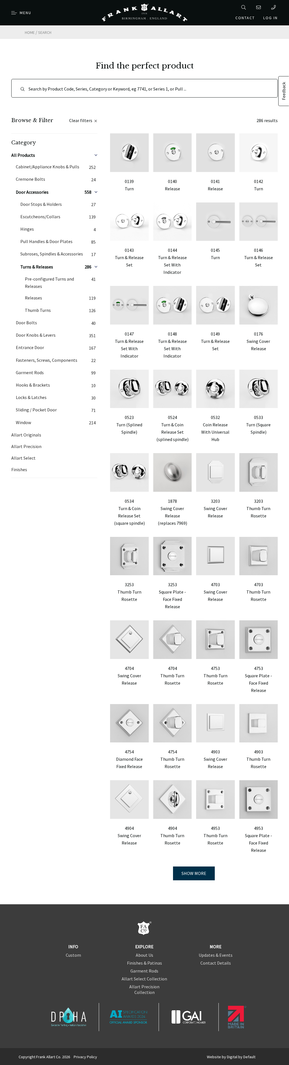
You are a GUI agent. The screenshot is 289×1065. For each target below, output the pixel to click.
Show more (193, 873)
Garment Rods (144, 971)
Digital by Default (241, 1056)
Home (30, 32)
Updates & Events (216, 955)
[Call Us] (274, 7)
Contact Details (215, 963)
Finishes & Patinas (144, 963)
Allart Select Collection (144, 979)
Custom (73, 955)
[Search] (244, 7)
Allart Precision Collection (144, 989)
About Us (144, 955)
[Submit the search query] (22, 89)
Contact (245, 17)
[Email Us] (259, 7)
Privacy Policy (85, 1056)
